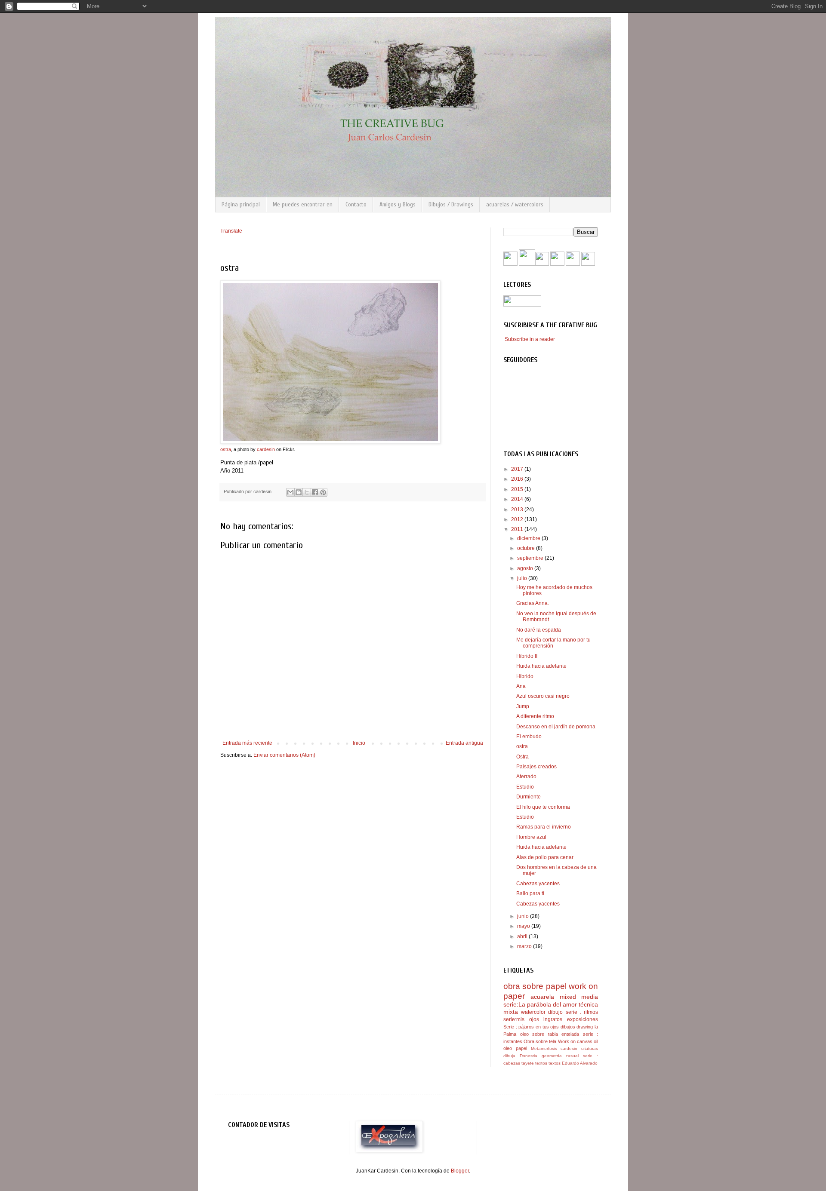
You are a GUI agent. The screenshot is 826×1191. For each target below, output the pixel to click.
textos (541, 1063)
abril (523, 936)
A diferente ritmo (535, 716)
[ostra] (330, 442)
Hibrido (524, 676)
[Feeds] (542, 264)
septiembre (531, 558)
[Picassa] (573, 264)
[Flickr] (557, 264)
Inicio (359, 743)
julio (522, 578)
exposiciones (582, 1019)
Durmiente (528, 797)
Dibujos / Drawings (450, 204)
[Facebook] (510, 264)
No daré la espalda (538, 630)
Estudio (525, 787)
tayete (527, 1063)
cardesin (266, 449)
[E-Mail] (588, 264)
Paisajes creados (536, 767)
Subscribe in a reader (530, 339)
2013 (517, 509)
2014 (517, 499)
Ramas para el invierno (543, 827)
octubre (526, 548)
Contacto (356, 204)
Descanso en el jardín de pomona (555, 727)
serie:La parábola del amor (540, 1004)
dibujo (555, 1012)
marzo (525, 946)
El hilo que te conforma (543, 807)
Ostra (522, 757)
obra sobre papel (535, 986)
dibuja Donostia (520, 1055)
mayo (524, 926)
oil (596, 1041)
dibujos (568, 1026)
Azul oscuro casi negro (543, 696)
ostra (225, 449)
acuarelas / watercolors (514, 204)
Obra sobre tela (540, 1041)
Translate (231, 231)
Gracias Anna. (532, 603)
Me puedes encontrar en (303, 204)
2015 (517, 489)
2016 (517, 479)
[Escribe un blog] (298, 492)
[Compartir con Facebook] (315, 492)
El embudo (529, 737)
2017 (517, 469)
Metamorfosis (544, 1048)
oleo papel (515, 1048)
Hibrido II (526, 656)
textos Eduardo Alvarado (573, 1063)
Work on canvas (575, 1041)
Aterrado (526, 777)
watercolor (533, 1012)
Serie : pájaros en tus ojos (531, 1026)
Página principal (241, 204)
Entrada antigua (464, 743)
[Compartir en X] (306, 492)
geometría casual (560, 1055)
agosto (525, 568)
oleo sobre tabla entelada (549, 1034)
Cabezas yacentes (538, 884)
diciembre (529, 538)
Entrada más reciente (247, 743)
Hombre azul (531, 837)
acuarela (542, 996)
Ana (521, 686)
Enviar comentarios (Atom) (284, 755)
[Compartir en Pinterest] (323, 492)
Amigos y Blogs (397, 204)
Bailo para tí (530, 893)
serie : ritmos (582, 1012)
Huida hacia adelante (541, 666)
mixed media (579, 996)
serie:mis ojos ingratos (532, 1019)
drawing (584, 1026)
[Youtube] (527, 264)
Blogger (460, 1171)
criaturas (589, 1048)
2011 (517, 529)
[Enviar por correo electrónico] (290, 492)
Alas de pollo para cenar (544, 857)
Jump (522, 706)
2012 (517, 519)
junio (523, 916)
